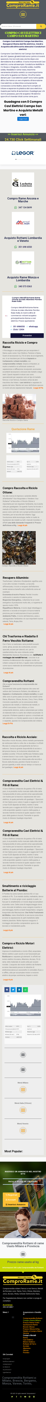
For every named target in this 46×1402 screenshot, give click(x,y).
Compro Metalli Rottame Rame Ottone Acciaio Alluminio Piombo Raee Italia (27, 299)
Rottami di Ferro (29, 1344)
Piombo (26, 1352)
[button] (23, 14)
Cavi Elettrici (28, 1340)
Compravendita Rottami (32, 1318)
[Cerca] (41, 26)
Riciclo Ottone (28, 1327)
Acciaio (26, 1346)
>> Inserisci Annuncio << (23, 134)
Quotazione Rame (30, 1325)
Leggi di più (23, 119)
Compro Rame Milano (32, 1320)
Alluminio (27, 1348)
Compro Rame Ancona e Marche (23, 200)
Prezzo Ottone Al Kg (31, 1329)
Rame (25, 1338)
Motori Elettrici (29, 1342)
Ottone (25, 1350)
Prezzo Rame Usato (31, 1323)
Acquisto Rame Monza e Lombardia (23, 279)
